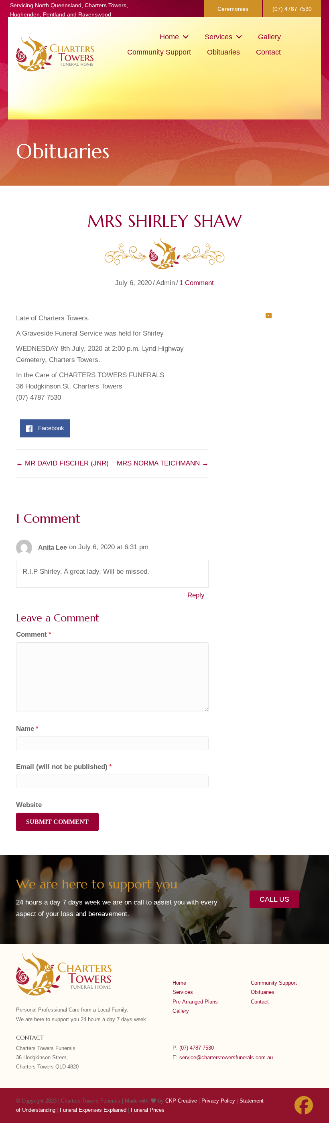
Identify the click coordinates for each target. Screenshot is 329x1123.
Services (183, 992)
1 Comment (196, 283)
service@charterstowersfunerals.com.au (226, 1057)
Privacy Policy (218, 1101)
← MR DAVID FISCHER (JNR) (62, 463)
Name (27, 728)
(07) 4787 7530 (196, 1048)
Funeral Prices (147, 1110)
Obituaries (262, 992)
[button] (233, 8)
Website (29, 805)
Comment (33, 634)
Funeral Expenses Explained (93, 1110)
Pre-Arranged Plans (195, 1002)
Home (179, 983)
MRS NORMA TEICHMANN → (163, 463)
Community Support (274, 983)
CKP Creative (182, 1101)
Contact (260, 1002)
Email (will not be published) (64, 767)
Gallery (181, 1011)
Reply (196, 595)
